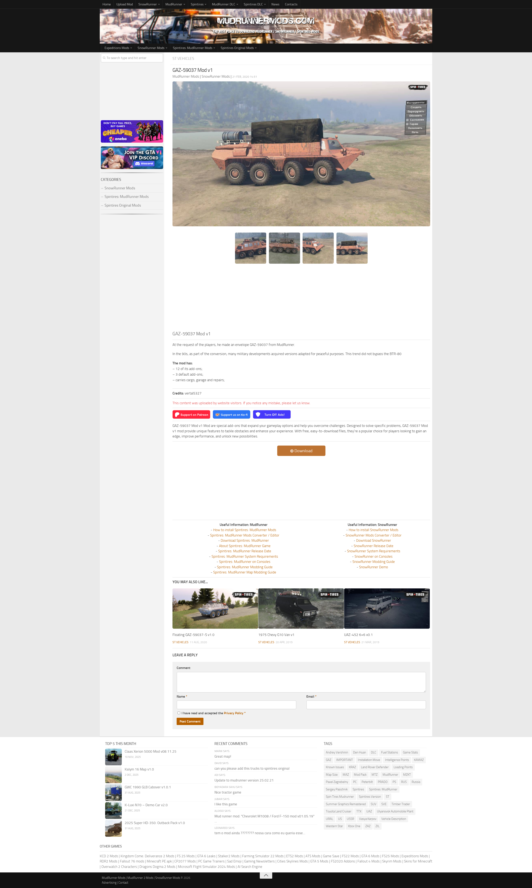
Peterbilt (367, 782)
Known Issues (335, 767)
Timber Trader (401, 804)
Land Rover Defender (375, 767)
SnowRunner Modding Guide (373, 562)
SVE (384, 804)
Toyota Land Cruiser (338, 811)
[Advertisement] (301, 299)
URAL (329, 819)
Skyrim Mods (391, 861)
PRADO (383, 782)
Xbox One (354, 826)
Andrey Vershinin (337, 752)
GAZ (328, 760)
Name (182, 696)
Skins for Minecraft (418, 861)
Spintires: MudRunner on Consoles (244, 562)
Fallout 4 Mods (368, 861)
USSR (350, 819)
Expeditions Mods (414, 856)
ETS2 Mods (294, 856)
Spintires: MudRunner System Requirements (245, 556)
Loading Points (403, 767)
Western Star (334, 826)
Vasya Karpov (367, 819)
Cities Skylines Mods (292, 861)
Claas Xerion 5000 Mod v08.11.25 (150, 751)
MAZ (346, 775)
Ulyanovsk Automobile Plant (395, 811)
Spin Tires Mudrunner (340, 797)
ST (387, 797)
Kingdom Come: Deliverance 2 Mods (147, 856)
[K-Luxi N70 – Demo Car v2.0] (113, 810)
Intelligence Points (397, 760)
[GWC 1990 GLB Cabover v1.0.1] (113, 792)
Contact (123, 882)
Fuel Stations (389, 752)
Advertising (109, 882)
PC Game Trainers (211, 861)
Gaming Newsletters (259, 861)
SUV (373, 804)
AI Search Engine (250, 867)
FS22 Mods (350, 856)
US (340, 819)
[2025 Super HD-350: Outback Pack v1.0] (113, 828)
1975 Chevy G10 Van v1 (276, 635)
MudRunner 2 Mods (140, 878)
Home (106, 4)
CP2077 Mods (185, 861)
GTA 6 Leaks (206, 856)
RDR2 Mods (108, 861)
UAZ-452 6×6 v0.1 (358, 635)
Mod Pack (360, 775)
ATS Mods (312, 856)
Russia (416, 782)
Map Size (332, 775)
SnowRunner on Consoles (374, 556)
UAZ (369, 811)
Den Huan (359, 752)
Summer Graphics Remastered (346, 804)
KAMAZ (419, 760)
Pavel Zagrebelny (337, 782)
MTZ (375, 775)
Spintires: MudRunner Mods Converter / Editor (244, 535)
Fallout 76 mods (132, 861)
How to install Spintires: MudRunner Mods (244, 530)
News (275, 4)
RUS (404, 782)
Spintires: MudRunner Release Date (244, 551)
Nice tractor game (227, 792)
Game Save (331, 856)
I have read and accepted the (214, 713)
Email (311, 696)
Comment (183, 668)
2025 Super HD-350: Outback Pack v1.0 (155, 823)
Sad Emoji (234, 861)
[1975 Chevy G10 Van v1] (301, 608)
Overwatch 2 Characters (119, 867)
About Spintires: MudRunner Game (245, 546)
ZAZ (368, 826)
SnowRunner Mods (151, 48)
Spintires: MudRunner (383, 789)
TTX (358, 811)
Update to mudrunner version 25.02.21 (244, 780)
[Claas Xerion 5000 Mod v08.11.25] (113, 757)
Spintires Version (370, 797)
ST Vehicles (183, 58)
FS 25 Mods (186, 856)
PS (394, 782)
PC (355, 782)
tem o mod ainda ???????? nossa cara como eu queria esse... (259, 833)
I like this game (225, 804)
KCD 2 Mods (109, 856)
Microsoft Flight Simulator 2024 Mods (206, 867)
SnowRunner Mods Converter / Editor (373, 535)
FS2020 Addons (343, 861)
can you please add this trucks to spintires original (251, 768)
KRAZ (352, 767)
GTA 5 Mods (319, 861)
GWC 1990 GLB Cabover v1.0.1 (148, 787)
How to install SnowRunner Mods (373, 530)
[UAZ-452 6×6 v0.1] (387, 608)
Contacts (291, 4)
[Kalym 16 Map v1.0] (113, 775)
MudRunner (390, 775)
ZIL (377, 826)
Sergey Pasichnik (337, 789)
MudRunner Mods (114, 878)
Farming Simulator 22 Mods (263, 856)
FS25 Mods (390, 856)
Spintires (358, 789)
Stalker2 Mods (229, 856)
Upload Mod (124, 4)
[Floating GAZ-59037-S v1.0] (215, 608)
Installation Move (369, 760)
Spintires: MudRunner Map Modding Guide (244, 572)
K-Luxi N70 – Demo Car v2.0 (146, 805)
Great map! (222, 756)
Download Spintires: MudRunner (245, 540)
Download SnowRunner (373, 540)
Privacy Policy (233, 713)
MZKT (407, 775)
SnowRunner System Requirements (373, 551)
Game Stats (410, 752)
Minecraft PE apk (159, 861)
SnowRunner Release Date (373, 546)
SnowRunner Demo (373, 567)
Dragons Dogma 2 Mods (157, 867)
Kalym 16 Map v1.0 (139, 769)
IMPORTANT (344, 760)
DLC (373, 752)
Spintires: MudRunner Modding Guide (245, 567)
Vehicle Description (393, 819)
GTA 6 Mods (370, 856)
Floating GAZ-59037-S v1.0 (193, 635)
